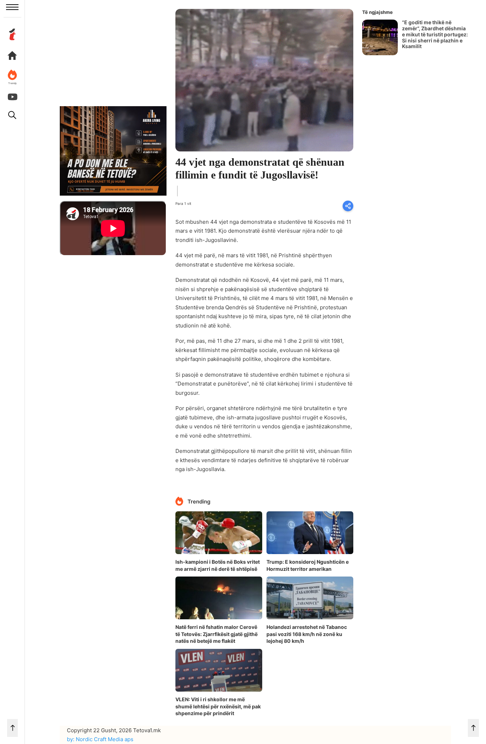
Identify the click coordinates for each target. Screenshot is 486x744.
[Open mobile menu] (12, 7)
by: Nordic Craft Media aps (100, 739)
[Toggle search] (12, 115)
